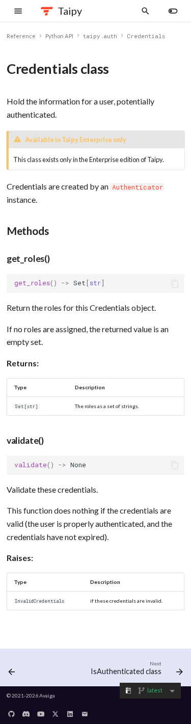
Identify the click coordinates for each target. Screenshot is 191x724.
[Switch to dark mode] (173, 11)
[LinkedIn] (70, 711)
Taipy (70, 11)
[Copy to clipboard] (175, 284)
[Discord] (26, 711)
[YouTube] (40, 711)
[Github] (11, 711)
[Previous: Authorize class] (12, 669)
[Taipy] (47, 11)
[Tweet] (55, 711)
